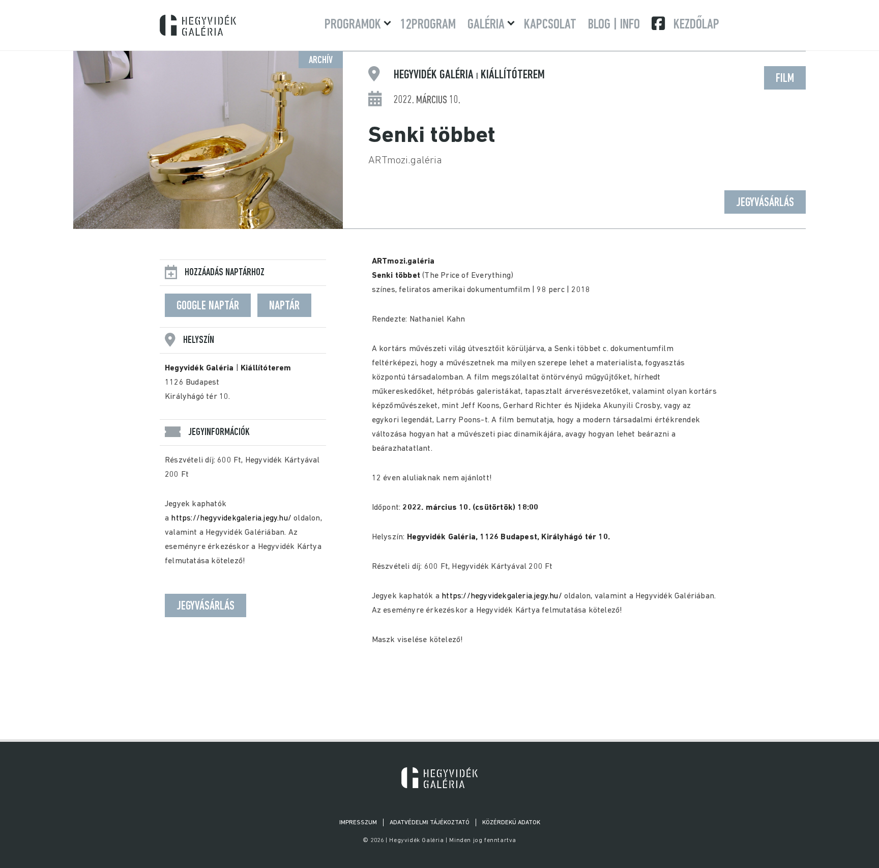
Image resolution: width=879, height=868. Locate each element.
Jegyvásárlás (765, 203)
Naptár (284, 306)
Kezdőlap (696, 25)
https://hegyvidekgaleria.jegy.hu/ (231, 518)
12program (428, 25)
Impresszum (358, 823)
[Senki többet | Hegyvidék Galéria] (439, 777)
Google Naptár (208, 306)
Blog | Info (614, 25)
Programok (353, 25)
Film (785, 79)
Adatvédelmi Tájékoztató (430, 823)
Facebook (659, 23)
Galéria (486, 25)
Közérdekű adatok (511, 823)
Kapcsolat (550, 25)
